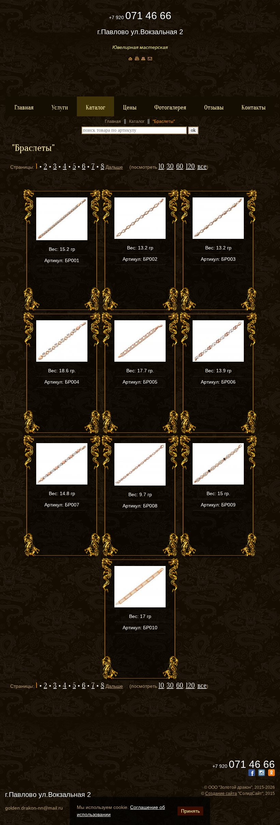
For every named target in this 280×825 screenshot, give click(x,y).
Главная (24, 107)
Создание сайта (221, 793)
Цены (130, 107)
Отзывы (214, 107)
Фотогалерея (170, 107)
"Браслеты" (164, 121)
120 (190, 166)
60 (179, 166)
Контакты (253, 107)
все (202, 166)
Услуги (60, 107)
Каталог (95, 107)
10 (161, 166)
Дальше (114, 167)
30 (170, 166)
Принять (190, 811)
